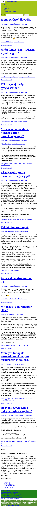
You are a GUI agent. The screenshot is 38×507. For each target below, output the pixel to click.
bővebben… (12, 42)
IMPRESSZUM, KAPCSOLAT (10, 492)
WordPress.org (8, 487)
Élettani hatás (11, 24)
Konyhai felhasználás (14, 415)
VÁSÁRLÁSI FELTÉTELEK (10, 494)
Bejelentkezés (8, 482)
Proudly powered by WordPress (10, 499)
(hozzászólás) (9, 485)
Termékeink (7, 5)
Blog (5, 10)
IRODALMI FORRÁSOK (9, 490)
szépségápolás (11, 231)
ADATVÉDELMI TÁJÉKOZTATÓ (11, 497)
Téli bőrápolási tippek (14, 227)
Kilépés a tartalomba (11, 1)
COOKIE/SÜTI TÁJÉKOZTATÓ (11, 495)
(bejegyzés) (9, 484)
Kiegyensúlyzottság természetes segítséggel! (15, 174)
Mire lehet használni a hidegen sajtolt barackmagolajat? (15, 133)
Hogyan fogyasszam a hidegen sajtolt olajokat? (16, 409)
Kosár (6, 6)
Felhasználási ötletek (10, 11)
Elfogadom (9, 505)
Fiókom (6, 8)
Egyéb (9, 314)
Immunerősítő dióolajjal (16, 19)
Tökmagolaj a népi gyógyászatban (12, 86)
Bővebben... (16, 505)
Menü (2, 1)
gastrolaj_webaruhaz (21, 24)
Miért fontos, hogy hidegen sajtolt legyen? (18, 51)
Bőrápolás (10, 364)
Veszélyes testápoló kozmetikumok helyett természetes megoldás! (15, 356)
